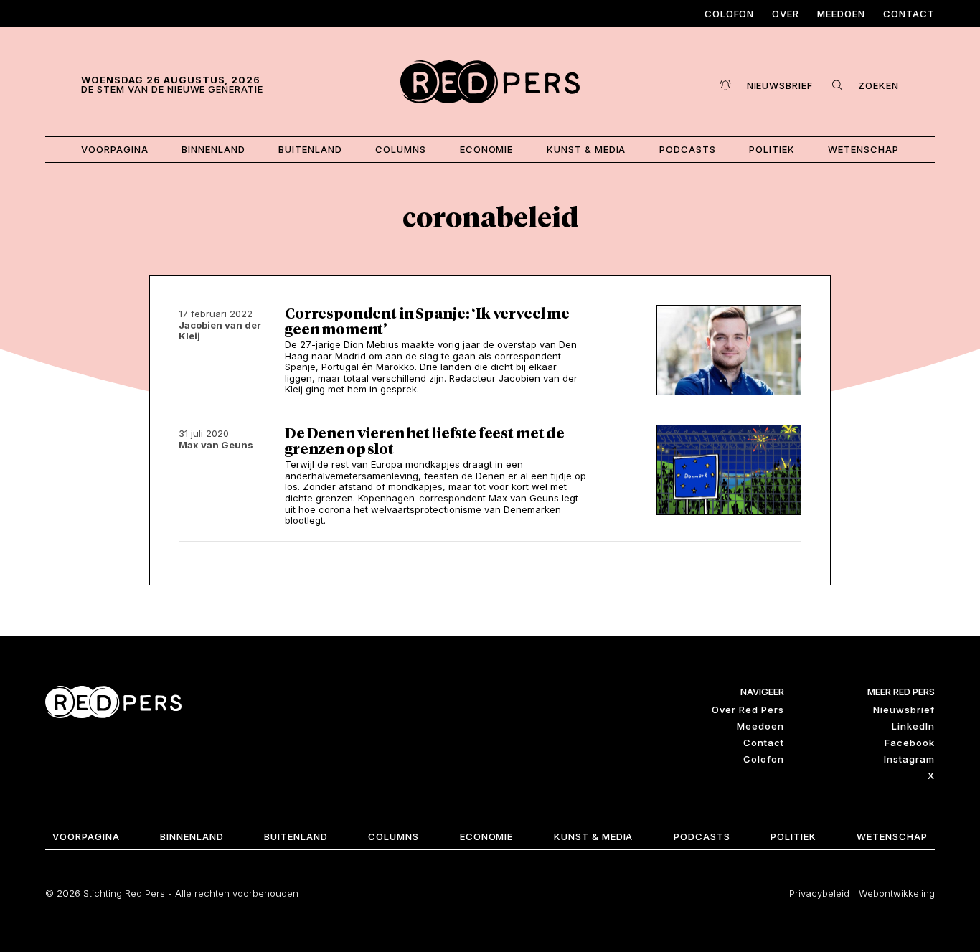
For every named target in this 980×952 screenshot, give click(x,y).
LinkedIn (913, 726)
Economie (487, 149)
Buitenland (310, 149)
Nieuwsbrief (904, 709)
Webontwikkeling (897, 893)
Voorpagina (115, 149)
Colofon (730, 13)
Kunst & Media (586, 149)
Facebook (910, 742)
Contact (909, 13)
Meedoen (841, 13)
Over (785, 13)
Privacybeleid (819, 893)
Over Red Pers (748, 709)
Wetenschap (863, 149)
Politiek (772, 149)
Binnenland (213, 149)
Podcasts (687, 149)
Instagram (909, 759)
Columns (400, 149)
